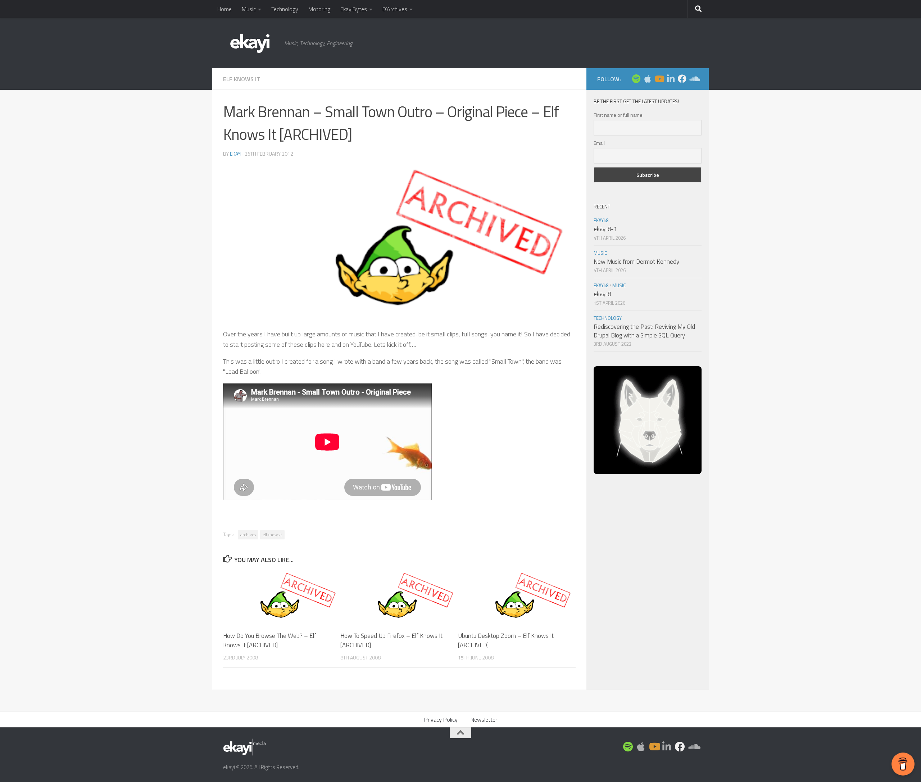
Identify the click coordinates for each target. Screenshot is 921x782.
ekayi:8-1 (605, 229)
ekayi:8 (601, 220)
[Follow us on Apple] (647, 78)
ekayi (235, 153)
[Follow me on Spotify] (636, 78)
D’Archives (394, 9)
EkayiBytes (353, 9)
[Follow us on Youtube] (659, 78)
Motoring (319, 9)
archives (248, 534)
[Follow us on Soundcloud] (693, 78)
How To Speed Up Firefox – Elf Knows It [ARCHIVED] (391, 640)
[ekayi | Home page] (250, 43)
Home (224, 9)
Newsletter (484, 719)
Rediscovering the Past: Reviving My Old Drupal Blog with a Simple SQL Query (644, 331)
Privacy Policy (441, 719)
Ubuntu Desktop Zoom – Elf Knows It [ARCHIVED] (506, 640)
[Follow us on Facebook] (682, 78)
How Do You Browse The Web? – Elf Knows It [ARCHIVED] (269, 640)
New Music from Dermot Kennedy (636, 261)
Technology (284, 9)
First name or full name (618, 115)
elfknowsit (272, 534)
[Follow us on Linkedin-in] (670, 78)
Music (249, 9)
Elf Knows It (241, 79)
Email (599, 143)
